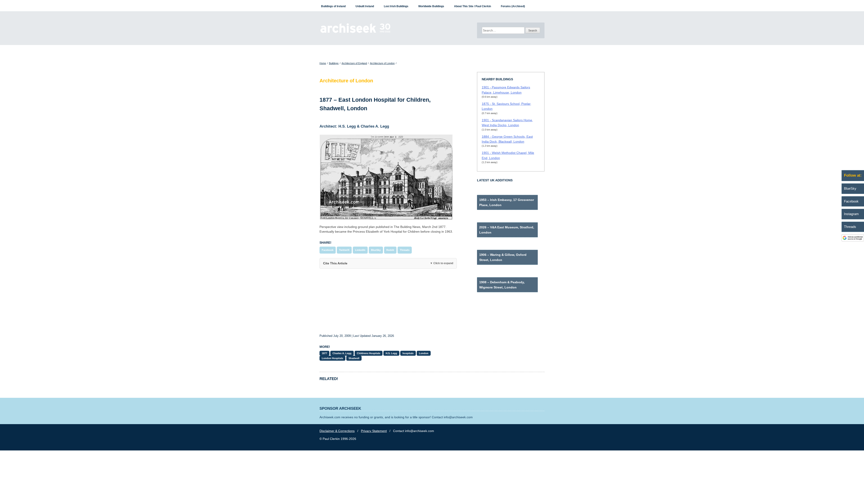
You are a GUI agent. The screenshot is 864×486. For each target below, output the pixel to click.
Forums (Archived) (513, 6)
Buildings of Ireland (333, 6)
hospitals (408, 353)
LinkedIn (360, 250)
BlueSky (376, 250)
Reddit (390, 250)
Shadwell (354, 358)
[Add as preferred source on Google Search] (853, 240)
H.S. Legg (391, 353)
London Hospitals (332, 358)
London (423, 353)
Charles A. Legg (342, 353)
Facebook (327, 250)
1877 (324, 353)
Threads (405, 250)
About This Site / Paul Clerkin (472, 6)
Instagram (851, 214)
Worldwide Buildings (431, 6)
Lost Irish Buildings (396, 6)
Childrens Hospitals (368, 353)
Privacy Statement (374, 431)
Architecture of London (382, 63)
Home (323, 63)
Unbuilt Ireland (365, 6)
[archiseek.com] (355, 32)
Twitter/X (344, 250)
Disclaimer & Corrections (337, 431)
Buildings (334, 63)
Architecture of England (354, 63)
